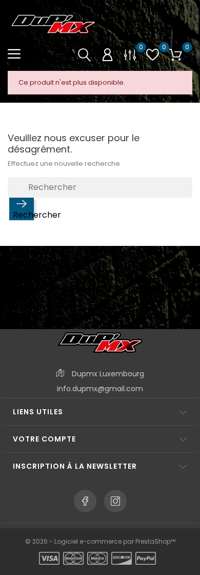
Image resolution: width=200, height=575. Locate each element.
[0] (130, 55)
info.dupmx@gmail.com (100, 389)
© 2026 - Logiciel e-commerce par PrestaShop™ (100, 541)
